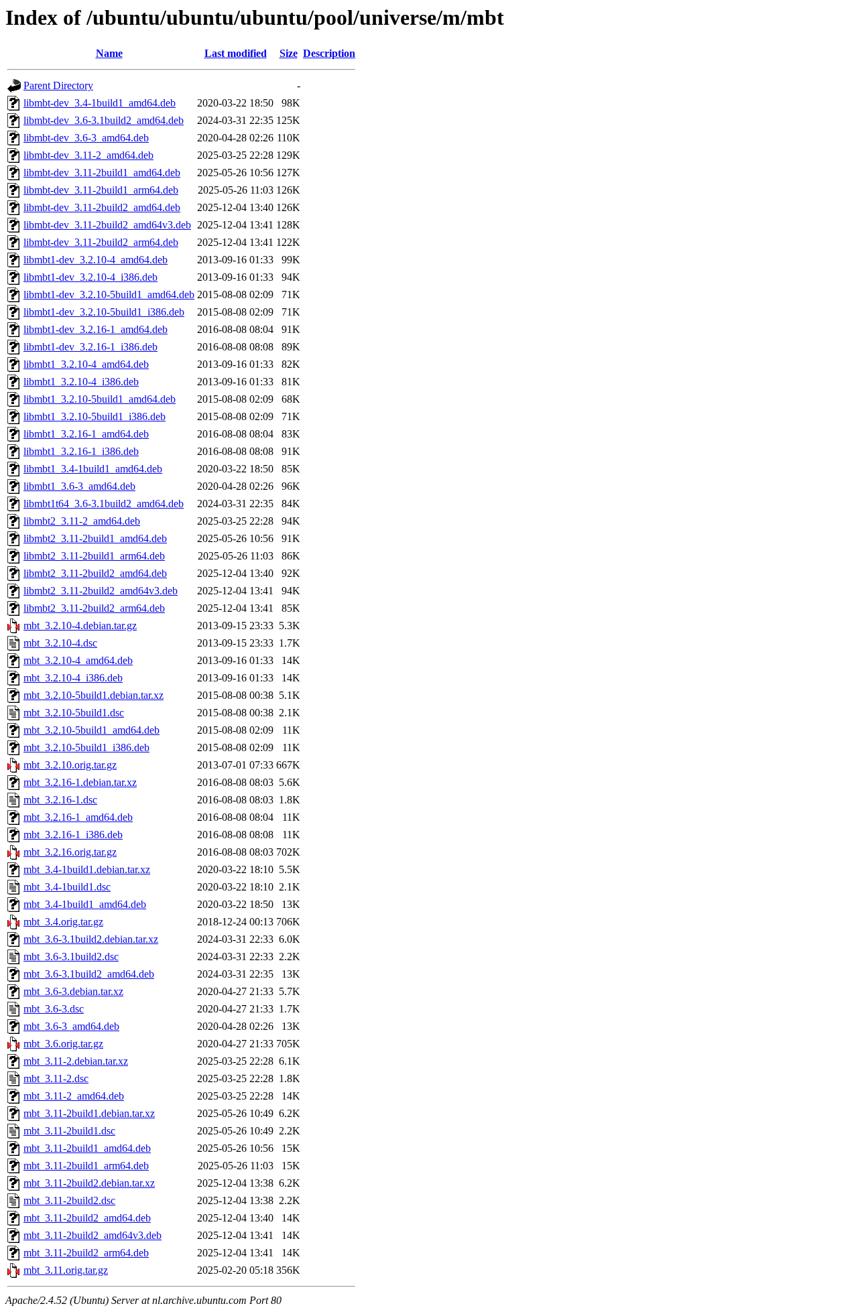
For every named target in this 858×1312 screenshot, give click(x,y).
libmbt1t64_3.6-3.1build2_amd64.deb (103, 503)
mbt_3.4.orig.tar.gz (63, 921)
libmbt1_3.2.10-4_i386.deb (81, 381)
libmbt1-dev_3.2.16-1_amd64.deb (95, 329)
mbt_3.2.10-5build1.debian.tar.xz (93, 695)
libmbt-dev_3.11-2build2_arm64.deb (100, 242)
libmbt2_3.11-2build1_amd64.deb (95, 538)
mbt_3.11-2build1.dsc (69, 1130)
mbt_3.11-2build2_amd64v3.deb (92, 1235)
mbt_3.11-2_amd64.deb (73, 1096)
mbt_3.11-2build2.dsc (69, 1200)
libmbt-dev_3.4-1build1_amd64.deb (99, 103)
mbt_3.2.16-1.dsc (60, 799)
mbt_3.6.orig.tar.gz (63, 1043)
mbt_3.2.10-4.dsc (60, 643)
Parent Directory (58, 85)
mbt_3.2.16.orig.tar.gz (70, 852)
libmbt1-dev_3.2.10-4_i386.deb (90, 277)
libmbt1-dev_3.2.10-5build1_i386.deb (103, 312)
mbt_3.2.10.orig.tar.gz (70, 765)
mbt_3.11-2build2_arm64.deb (86, 1252)
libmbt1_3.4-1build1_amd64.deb (92, 468)
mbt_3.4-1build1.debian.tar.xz (86, 869)
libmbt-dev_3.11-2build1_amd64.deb (101, 172)
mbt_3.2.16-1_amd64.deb (78, 817)
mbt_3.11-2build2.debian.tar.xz (89, 1183)
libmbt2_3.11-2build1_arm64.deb (94, 556)
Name (109, 53)
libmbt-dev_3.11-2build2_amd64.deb (101, 207)
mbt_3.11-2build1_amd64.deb (87, 1148)
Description (329, 53)
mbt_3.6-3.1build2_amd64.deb (88, 974)
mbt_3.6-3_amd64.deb (71, 1026)
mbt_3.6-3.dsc (53, 1008)
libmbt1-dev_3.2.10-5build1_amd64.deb (108, 294)
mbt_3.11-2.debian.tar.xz (75, 1061)
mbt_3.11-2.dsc (55, 1078)
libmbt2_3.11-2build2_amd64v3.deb (100, 590)
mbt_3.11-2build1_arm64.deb (86, 1165)
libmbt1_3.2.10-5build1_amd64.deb (99, 399)
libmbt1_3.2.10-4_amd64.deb (86, 364)
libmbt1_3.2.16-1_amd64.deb (86, 434)
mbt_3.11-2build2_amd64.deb (87, 1218)
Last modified (235, 53)
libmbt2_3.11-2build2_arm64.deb (94, 608)
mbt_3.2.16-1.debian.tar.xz (80, 782)
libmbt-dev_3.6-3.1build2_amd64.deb (103, 120)
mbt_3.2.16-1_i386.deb (73, 834)
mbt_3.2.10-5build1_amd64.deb (91, 730)
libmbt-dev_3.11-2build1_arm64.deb (100, 190)
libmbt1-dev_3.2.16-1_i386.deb (90, 346)
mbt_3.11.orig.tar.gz (65, 1270)
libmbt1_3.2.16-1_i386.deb (81, 451)
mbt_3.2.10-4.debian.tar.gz (80, 625)
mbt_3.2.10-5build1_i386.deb (86, 747)
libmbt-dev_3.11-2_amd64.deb (88, 155)
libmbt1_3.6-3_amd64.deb (79, 486)
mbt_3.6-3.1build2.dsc (71, 956)
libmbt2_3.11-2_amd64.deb (81, 521)
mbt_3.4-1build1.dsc (67, 887)
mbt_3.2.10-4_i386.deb (73, 677)
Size (289, 53)
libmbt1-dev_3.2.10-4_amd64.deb (95, 259)
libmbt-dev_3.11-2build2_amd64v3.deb (107, 225)
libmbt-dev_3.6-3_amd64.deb (86, 137)
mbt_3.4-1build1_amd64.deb (84, 904)
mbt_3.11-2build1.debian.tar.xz (89, 1113)
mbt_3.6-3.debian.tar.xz (73, 991)
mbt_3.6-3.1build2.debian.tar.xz (90, 939)
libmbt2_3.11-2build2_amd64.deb (95, 573)
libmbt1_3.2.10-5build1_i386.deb (94, 416)
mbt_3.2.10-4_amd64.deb (78, 660)
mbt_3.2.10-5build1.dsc (73, 712)
